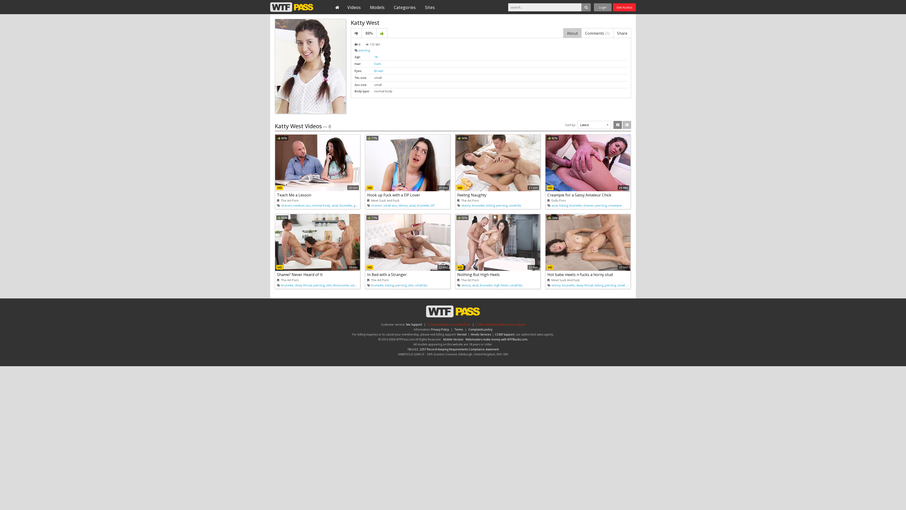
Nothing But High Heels (478, 274)
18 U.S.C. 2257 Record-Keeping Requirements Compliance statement (453, 349)
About (572, 33)
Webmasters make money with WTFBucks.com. (497, 339)
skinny (403, 205)
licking (490, 205)
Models (377, 7)
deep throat (303, 285)
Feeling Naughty (472, 195)
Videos (354, 7)
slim (329, 285)
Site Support (414, 325)
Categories (405, 7)
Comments (597, 33)
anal (335, 205)
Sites (430, 7)
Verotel (462, 334)
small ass (390, 205)
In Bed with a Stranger (387, 274)
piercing (364, 50)
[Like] (381, 33)
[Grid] (617, 125)
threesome (341, 285)
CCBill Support (504, 334)
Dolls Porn (558, 200)
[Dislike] (356, 33)
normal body (321, 205)
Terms (458, 329)
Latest (584, 125)
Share (622, 33)
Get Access (624, 7)
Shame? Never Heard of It (300, 274)
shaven (286, 205)
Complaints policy (480, 329)
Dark (377, 64)
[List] (627, 125)
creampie (615, 205)
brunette (346, 205)
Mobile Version (453, 339)
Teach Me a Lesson (294, 195)
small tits (515, 205)
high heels (501, 285)
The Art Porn (290, 200)
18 (376, 57)
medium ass (302, 205)
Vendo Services (481, 334)
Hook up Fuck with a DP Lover (393, 195)
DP (433, 205)
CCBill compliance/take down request (500, 325)
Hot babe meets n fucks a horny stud (580, 274)
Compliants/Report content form (448, 325)
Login (603, 7)
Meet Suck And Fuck (385, 200)
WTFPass (291, 7)
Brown (378, 71)
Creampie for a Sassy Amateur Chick (579, 195)
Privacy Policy (440, 329)
